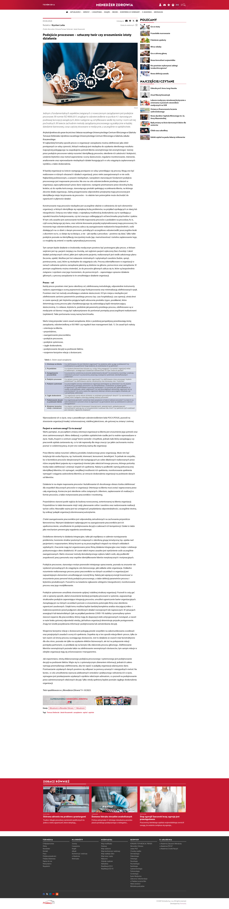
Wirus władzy (156, 46)
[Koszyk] (173, 5)
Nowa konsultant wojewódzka (163, 60)
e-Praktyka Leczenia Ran (138, 881)
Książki (107, 12)
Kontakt (45, 851)
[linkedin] (137, 21)
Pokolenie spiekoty (158, 40)
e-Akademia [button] (147, 12)
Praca (44, 854)
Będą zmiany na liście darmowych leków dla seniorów (168, 123)
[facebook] (130, 21)
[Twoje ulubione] (168, 5)
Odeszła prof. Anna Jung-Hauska (164, 88)
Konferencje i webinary (79, 854)
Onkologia (133, 859)
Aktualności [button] (75, 12)
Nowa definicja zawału (160, 73)
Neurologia (134, 861)
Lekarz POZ (134, 849)
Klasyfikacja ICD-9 (106, 866)
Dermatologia (134, 854)
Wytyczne (104, 859)
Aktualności (80, 708)
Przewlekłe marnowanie (160, 33)
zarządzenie (77, 712)
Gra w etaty (155, 26)
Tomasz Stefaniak (53, 712)
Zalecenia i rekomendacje (138, 879)
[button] (183, 5)
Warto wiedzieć (135, 884)
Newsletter (46, 849)
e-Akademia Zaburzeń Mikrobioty (171, 844)
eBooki (115, 12)
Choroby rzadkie (135, 851)
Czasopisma (76, 846)
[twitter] (133, 21)
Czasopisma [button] (97, 12)
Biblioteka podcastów (137, 886)
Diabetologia (134, 856)
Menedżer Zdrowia (136, 846)
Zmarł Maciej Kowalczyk (160, 95)
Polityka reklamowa (49, 859)
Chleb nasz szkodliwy (159, 130)
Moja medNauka (106, 844)
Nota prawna (47, 864)
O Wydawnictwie (48, 844)
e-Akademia (76, 856)
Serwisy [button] (86, 12)
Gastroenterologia (136, 869)
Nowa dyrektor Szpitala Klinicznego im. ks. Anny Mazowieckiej (168, 117)
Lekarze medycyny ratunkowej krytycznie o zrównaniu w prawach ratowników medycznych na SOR (168, 102)
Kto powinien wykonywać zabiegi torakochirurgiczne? (164, 66)
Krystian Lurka (58, 25)
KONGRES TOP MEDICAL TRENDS (141, 844)
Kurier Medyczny (135, 876)
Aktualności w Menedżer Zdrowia (61, 708)
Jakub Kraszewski (66, 712)
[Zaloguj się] (160, 5)
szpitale (91, 712)
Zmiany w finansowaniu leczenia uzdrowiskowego (164, 110)
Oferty (45, 846)
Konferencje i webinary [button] (130, 12)
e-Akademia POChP (166, 846)
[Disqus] (90, 745)
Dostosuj (104, 846)
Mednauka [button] (158, 12)
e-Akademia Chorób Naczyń (169, 849)
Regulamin (46, 866)
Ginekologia (134, 874)
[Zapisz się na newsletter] (164, 5)
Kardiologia (134, 866)
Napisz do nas (47, 861)
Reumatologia (134, 864)
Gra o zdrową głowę (159, 53)
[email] (126, 21)
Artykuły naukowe (107, 861)
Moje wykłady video (107, 854)
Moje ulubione (106, 849)
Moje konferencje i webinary (110, 851)
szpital (85, 712)
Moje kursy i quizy (107, 856)
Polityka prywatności (49, 856)
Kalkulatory (104, 864)
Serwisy (74, 844)
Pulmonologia (135, 871)
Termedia (183, 904)
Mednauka (75, 859)
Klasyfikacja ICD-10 (107, 869)
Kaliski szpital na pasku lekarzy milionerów (168, 137)
